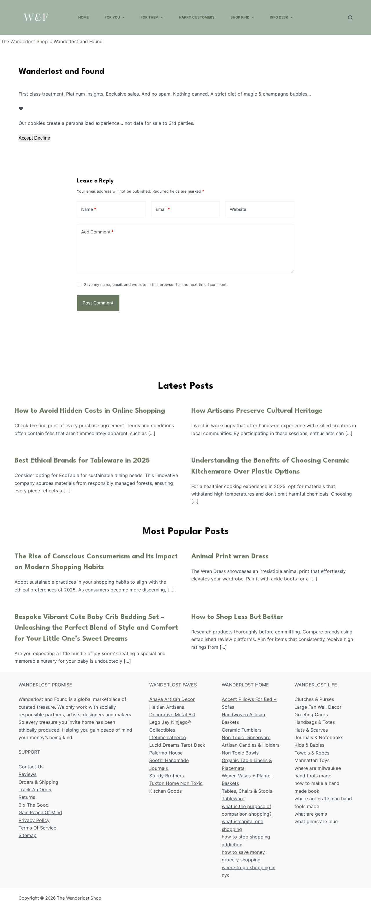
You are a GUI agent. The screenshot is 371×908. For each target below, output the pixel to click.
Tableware (233, 798)
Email (163, 209)
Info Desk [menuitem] (279, 17)
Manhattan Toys (312, 760)
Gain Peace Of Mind (40, 812)
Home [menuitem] (83, 17)
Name (88, 209)
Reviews (28, 774)
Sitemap (28, 835)
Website (238, 209)
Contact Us (31, 767)
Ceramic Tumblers (241, 730)
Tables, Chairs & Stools (247, 791)
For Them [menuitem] (150, 17)
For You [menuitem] (112, 17)
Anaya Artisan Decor (172, 699)
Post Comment (98, 303)
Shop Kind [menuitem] (240, 17)
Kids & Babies (309, 745)
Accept (26, 138)
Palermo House (166, 753)
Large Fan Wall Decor (317, 707)
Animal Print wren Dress (230, 556)
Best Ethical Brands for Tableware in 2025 (82, 460)
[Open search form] (350, 17)
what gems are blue (316, 821)
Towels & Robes (311, 753)
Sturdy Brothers (166, 776)
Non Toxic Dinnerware (246, 737)
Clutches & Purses (314, 699)
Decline (42, 138)
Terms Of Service (37, 828)
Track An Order (35, 789)
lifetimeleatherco (167, 737)
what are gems (310, 814)
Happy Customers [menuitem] (196, 17)
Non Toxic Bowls (240, 753)
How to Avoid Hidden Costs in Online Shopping (89, 411)
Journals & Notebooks (318, 737)
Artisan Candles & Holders (250, 745)
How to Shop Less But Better (237, 617)
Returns (27, 797)
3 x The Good (34, 805)
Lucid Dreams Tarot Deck (177, 745)
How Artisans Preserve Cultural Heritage (257, 411)
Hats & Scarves (311, 730)
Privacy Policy (34, 820)
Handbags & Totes (314, 722)
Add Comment (97, 232)
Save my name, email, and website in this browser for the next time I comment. (156, 284)
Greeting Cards (311, 714)
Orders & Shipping (38, 782)
